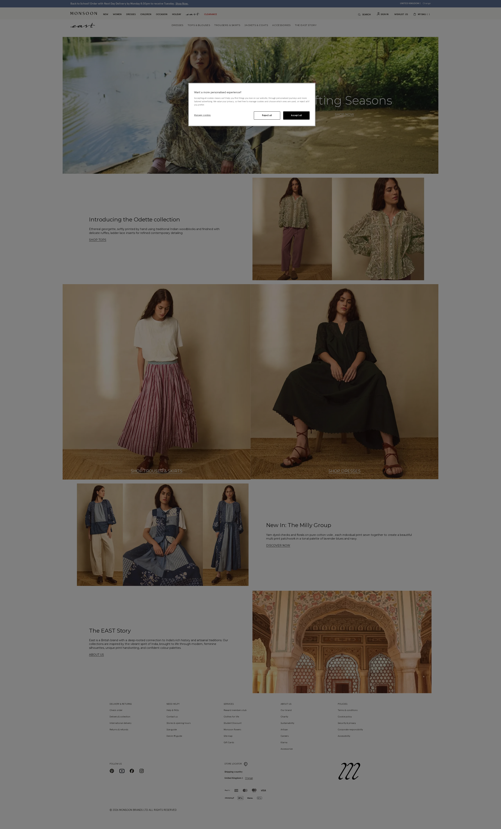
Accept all (296, 115)
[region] (251, 104)
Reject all (267, 115)
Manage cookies (202, 115)
